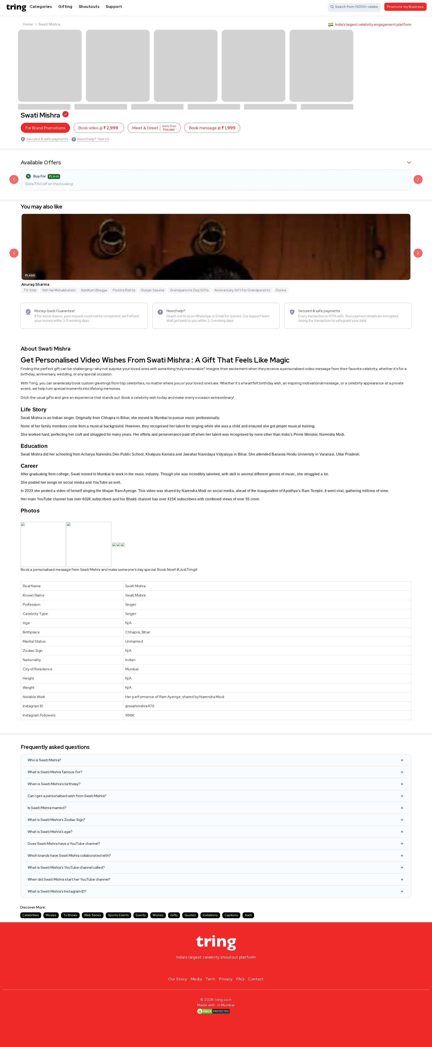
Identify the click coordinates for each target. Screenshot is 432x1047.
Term (210, 978)
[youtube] (223, 968)
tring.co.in (223, 999)
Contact (256, 978)
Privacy (226, 978)
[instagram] (201, 968)
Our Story (177, 978)
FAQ (240, 978)
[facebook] (208, 968)
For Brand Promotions (45, 127)
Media (196, 978)
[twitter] (216, 968)
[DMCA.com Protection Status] (213, 1011)
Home (28, 24)
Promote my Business (405, 7)
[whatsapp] (230, 968)
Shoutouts (89, 6)
